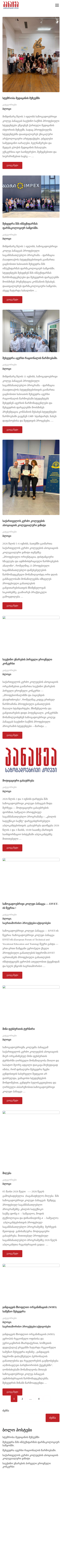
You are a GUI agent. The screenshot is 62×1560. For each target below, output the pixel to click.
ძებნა (5, 1410)
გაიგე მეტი (12, 164)
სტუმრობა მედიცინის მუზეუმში (21, 98)
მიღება (6, 1173)
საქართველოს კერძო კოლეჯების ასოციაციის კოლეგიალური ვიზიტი (24, 523)
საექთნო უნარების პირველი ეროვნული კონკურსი (27, 661)
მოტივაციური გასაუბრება (18, 780)
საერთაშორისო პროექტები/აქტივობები (26, 923)
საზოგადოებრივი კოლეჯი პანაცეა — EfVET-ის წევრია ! (30, 905)
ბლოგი (6, 109)
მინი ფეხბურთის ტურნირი (18, 1029)
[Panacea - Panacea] (10, 5)
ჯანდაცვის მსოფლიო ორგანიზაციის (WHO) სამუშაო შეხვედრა (29, 1309)
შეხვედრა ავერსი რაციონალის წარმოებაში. (30, 358)
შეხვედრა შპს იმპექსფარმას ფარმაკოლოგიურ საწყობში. (20, 225)
